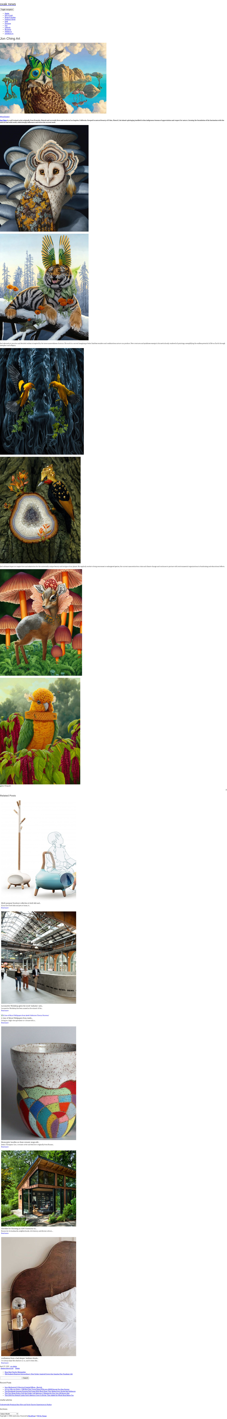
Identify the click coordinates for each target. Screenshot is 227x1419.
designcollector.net (7, 1368)
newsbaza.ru (9, 34)
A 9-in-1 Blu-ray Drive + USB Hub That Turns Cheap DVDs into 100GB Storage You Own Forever (37, 1389)
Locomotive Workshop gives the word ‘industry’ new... (22, 1006)
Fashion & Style (10, 19)
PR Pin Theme (42, 1416)
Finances (8, 23)
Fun (6, 26)
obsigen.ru (8, 32)
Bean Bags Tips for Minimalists (15, 1372)
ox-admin (13, 1366)
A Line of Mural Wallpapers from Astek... (17, 1018)
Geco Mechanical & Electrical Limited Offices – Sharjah (23, 1387)
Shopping (8, 30)
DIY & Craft (9, 15)
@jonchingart (5, 117)
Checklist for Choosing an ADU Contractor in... (19, 1229)
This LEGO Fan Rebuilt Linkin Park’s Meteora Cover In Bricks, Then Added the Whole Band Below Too (39, 1395)
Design (7, 13)
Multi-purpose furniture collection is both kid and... (21, 903)
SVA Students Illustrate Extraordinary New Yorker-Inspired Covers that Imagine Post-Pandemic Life (39, 1374)
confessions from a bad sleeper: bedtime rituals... (19, 1358)
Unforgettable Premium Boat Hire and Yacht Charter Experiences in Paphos (26, 1405)
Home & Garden (10, 17)
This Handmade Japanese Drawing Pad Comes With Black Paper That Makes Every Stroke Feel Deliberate (40, 1391)
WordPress (31, 1416)
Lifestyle (7, 28)
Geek (6, 21)
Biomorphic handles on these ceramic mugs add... (20, 1142)
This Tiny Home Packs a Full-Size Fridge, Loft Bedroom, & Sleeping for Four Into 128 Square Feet (37, 1393)
